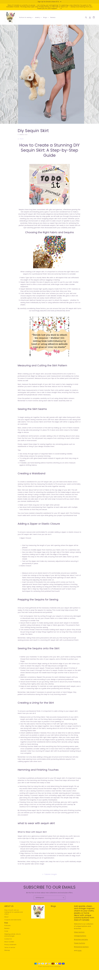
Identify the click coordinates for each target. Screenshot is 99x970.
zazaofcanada (46, 966)
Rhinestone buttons (81, 947)
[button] (26, 17)
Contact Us (8, 939)
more (79, 950)
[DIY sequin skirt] (49, 268)
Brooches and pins (81, 939)
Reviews (6, 928)
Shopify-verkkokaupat (55, 966)
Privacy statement (10, 944)
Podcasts (7, 925)
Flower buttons (79, 943)
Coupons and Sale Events (12, 920)
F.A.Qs (6, 931)
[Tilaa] (63, 898)
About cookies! (9, 942)
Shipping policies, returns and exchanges (12, 935)
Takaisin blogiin (50, 874)
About (6, 917)
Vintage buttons (80, 936)
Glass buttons (79, 932)
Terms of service (9, 947)
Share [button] (22, 139)
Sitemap (7, 950)
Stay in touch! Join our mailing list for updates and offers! (13, 912)
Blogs (6, 922)
